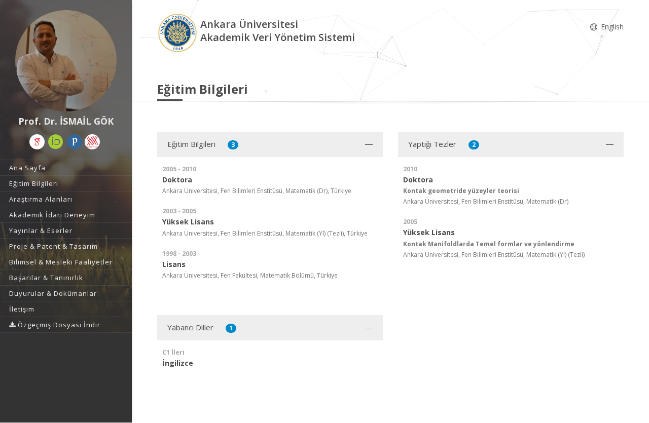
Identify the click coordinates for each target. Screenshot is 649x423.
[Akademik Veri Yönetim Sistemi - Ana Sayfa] (178, 32)
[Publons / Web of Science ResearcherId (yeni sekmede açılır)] (74, 141)
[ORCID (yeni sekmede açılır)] (55, 141)
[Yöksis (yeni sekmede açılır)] (92, 141)
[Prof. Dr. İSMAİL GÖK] (66, 60)
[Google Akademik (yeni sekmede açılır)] (37, 141)
